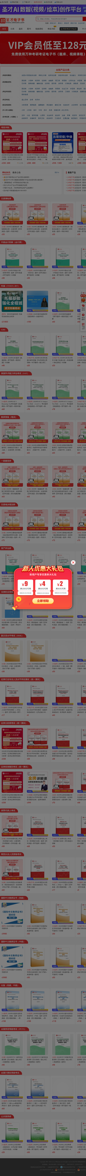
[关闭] (73, 562)
